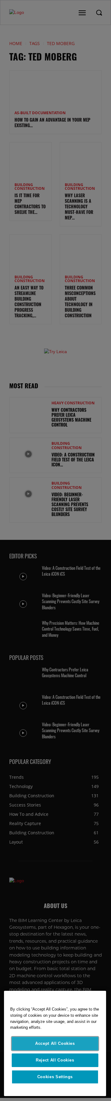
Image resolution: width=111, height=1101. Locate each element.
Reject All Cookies (55, 1060)
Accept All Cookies (55, 1043)
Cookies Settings (55, 1076)
